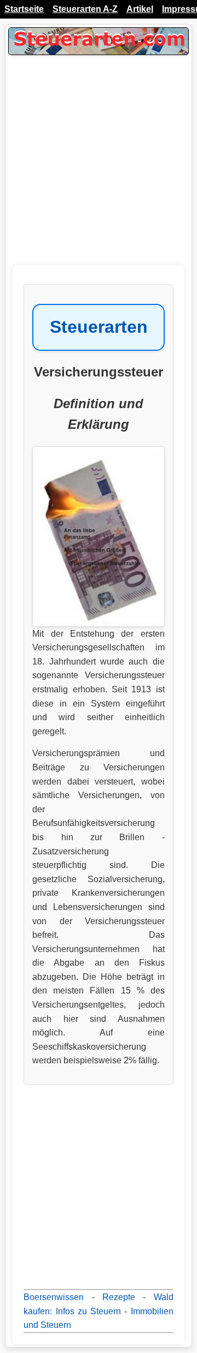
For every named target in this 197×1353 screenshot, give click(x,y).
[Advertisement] (98, 167)
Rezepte (118, 1297)
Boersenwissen (54, 1297)
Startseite (24, 9)
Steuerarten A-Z (85, 9)
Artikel (139, 9)
